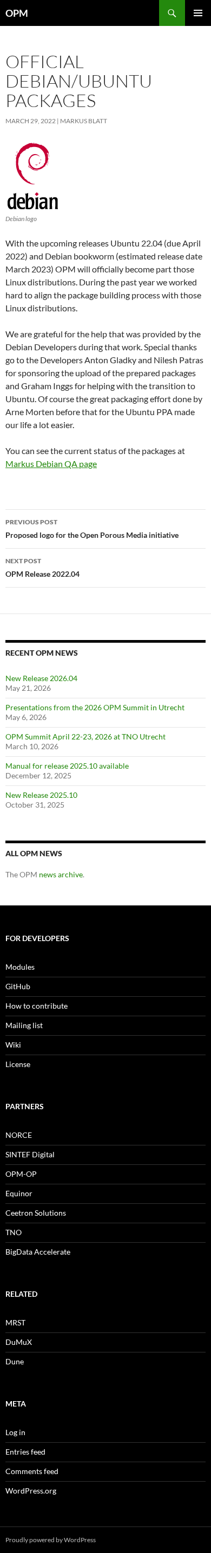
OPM (16, 13)
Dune (14, 1361)
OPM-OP (21, 1173)
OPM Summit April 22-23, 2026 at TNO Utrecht (85, 736)
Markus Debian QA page (51, 463)
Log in (15, 1432)
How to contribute (36, 1005)
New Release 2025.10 (41, 794)
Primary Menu (198, 13)
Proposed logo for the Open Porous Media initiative (92, 528)
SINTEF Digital (30, 1154)
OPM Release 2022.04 (42, 567)
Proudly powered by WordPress (50, 1540)
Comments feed (31, 1471)
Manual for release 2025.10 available (67, 765)
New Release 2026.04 (41, 678)
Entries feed (25, 1451)
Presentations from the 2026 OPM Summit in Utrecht (94, 707)
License (17, 1064)
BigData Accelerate (37, 1251)
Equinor (18, 1193)
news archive (61, 874)
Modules (20, 966)
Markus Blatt (83, 121)
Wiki (13, 1044)
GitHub (17, 986)
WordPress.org (30, 1490)
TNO (13, 1232)
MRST (15, 1322)
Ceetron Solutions (35, 1212)
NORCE (18, 1134)
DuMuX (18, 1342)
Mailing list (24, 1025)
